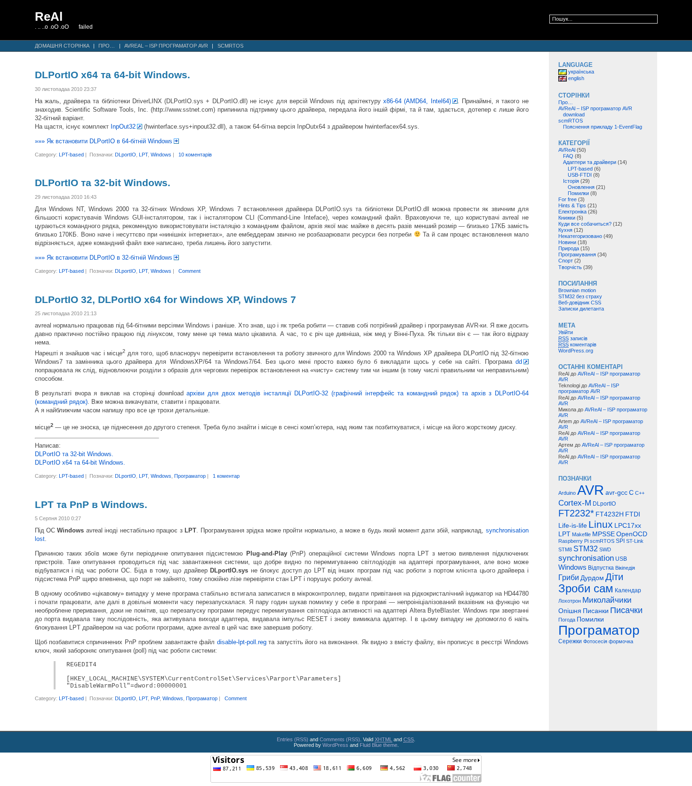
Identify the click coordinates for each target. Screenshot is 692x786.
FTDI (632, 514)
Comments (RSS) (340, 739)
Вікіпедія (625, 568)
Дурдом (592, 577)
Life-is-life (572, 525)
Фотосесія (595, 641)
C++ (639, 493)
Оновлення (581, 187)
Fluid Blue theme (378, 745)
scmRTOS (230, 46)
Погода (566, 619)
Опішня (569, 610)
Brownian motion (577, 290)
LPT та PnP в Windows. (91, 504)
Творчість (570, 267)
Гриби (568, 577)
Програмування (577, 254)
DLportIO (125, 154)
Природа (568, 248)
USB (621, 559)
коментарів (577, 344)
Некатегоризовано (580, 236)
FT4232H (609, 514)
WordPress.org (575, 350)
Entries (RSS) (292, 739)
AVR (590, 490)
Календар (628, 590)
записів (572, 338)
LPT (143, 154)
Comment (189, 271)
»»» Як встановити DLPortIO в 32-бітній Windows (103, 257)
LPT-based (71, 154)
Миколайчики (607, 600)
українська (580, 71)
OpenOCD (631, 534)
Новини (567, 242)
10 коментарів (195, 154)
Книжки (566, 218)
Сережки (570, 641)
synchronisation (586, 558)
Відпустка (601, 568)
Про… (106, 46)
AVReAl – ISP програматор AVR (166, 46)
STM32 (585, 548)
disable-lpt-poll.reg (241, 642)
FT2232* (576, 513)
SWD (605, 549)
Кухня (565, 230)
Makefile (581, 534)
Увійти (565, 332)
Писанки (596, 610)
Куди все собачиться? (585, 224)
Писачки (626, 610)
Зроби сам (585, 588)
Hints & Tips (572, 205)
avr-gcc (616, 492)
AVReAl (566, 150)
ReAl (49, 16)
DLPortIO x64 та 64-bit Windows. (112, 75)
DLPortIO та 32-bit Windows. (102, 182)
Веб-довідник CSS (579, 302)
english (575, 78)
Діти (614, 577)
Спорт (565, 260)
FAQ (568, 156)
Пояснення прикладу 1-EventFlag (602, 127)
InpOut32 (123, 126)
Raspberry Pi (573, 541)
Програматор (190, 476)
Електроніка (572, 211)
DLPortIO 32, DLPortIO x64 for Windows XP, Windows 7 (165, 299)
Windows (161, 154)
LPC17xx (627, 525)
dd (518, 361)
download (574, 114)
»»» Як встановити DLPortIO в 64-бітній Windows (103, 141)
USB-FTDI (580, 175)
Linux (600, 524)
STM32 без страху (580, 296)
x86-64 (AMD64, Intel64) (417, 101)
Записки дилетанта (581, 308)
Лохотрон (569, 601)
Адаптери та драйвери (589, 162)
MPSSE (603, 534)
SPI (620, 541)
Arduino (567, 493)
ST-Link (635, 541)
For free (567, 199)
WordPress (335, 745)
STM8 (565, 549)
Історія (571, 181)
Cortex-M (574, 503)
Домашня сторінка (62, 46)
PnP (155, 698)
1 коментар (226, 476)
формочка (621, 641)
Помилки (578, 193)
